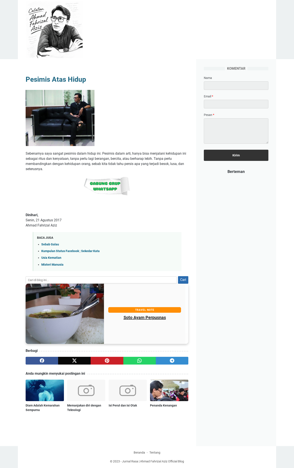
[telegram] (172, 361)
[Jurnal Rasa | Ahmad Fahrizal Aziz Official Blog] (57, 29)
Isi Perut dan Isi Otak (123, 405)
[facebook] (42, 361)
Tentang (154, 452)
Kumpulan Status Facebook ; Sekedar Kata (70, 251)
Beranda (139, 452)
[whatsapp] (139, 361)
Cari (183, 280)
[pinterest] (107, 361)
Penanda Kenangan (163, 405)
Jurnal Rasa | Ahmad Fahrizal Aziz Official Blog (153, 461)
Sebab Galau (50, 244)
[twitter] (74, 361)
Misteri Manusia (52, 264)
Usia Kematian (51, 258)
